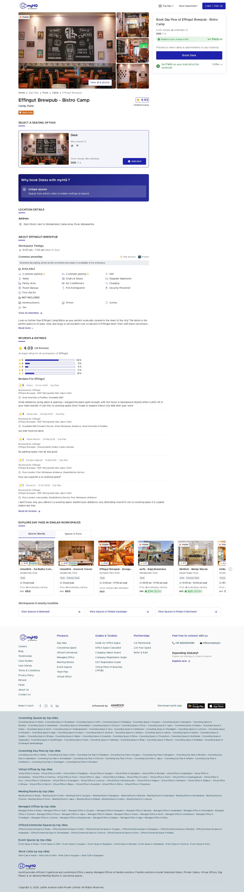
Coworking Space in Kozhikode (185, 736)
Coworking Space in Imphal (157, 733)
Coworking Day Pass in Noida (32, 755)
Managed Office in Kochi (151, 814)
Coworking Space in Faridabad (116, 722)
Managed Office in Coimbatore (179, 814)
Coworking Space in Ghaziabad (59, 722)
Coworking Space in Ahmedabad (75, 726)
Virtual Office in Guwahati (88, 784)
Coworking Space (67, 648)
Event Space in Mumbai (125, 844)
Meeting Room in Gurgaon (78, 796)
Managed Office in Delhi (55, 811)
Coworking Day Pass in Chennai (88, 759)
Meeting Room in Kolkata (88, 799)
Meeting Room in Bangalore (106, 796)
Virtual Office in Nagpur (148, 781)
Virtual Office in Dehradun (173, 781)
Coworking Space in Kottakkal (188, 740)
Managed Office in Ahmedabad (198, 811)
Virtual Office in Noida (28, 773)
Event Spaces (64, 667)
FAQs (21, 685)
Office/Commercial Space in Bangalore (140, 829)
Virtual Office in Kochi (160, 777)
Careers (22, 646)
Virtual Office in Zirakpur (199, 781)
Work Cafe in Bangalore (92, 856)
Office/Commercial (67, 653)
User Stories (25, 666)
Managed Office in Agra (131, 818)
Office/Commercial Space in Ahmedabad (50, 833)
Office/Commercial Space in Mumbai (177, 829)
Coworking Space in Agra (43, 733)
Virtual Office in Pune (67, 777)
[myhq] (28, 6)
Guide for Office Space (108, 643)
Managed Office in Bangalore (110, 811)
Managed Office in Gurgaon (81, 811)
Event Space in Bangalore (100, 844)
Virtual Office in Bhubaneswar (121, 781)
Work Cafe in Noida (27, 856)
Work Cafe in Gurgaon (68, 856)
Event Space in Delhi (50, 844)
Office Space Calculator (108, 648)
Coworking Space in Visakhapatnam (70, 729)
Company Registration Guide (111, 657)
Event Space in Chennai (177, 844)
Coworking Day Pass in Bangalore (158, 755)
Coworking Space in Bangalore (177, 722)
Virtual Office (64, 677)
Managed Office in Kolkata (100, 814)
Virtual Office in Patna (112, 784)
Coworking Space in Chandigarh (161, 729)
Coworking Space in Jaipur (160, 726)
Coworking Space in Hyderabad (42, 726)
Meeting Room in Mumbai (133, 796)
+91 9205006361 (185, 643)
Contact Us (24, 695)
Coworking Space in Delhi (88, 722)
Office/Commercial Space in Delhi (67, 829)
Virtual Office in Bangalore (127, 773)
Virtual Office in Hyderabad (179, 773)
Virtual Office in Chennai (43, 777)
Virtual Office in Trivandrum (137, 784)
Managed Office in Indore (126, 814)
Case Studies (25, 661)
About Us (23, 690)
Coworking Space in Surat (76, 740)
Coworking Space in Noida (30, 722)
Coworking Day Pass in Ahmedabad (54, 759)
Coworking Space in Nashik (185, 733)
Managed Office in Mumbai (138, 811)
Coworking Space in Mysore (160, 740)
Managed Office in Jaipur (73, 814)
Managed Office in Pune (48, 814)
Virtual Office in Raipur (63, 784)
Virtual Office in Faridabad (75, 773)
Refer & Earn (141, 653)
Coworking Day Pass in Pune (118, 759)
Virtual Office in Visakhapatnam (187, 777)
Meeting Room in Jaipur (63, 799)
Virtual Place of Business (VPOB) (108, 669)
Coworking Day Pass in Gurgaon (125, 755)
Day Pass (62, 643)
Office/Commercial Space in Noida (34, 829)
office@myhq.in (211, 643)
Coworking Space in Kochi (39, 729)
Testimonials (25, 656)
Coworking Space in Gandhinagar (46, 740)
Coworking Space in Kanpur (71, 733)
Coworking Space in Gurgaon (146, 722)
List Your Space (142, 648)
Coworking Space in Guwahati (96, 736)
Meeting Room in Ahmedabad (190, 796)
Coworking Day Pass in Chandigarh (48, 762)
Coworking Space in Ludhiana (129, 733)
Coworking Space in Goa (100, 729)
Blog (20, 651)
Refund (22, 680)
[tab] (36, 534)
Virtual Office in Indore (137, 777)
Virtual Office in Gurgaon (101, 773)
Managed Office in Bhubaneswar (75, 818)
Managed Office (65, 657)
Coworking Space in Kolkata (188, 726)
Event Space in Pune (200, 844)
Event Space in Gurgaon (74, 844)
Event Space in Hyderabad (151, 844)
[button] (83, 313)
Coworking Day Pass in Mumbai (190, 755)
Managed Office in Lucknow (44, 818)
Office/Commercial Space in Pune (122, 833)
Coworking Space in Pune (133, 726)
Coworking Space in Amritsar (99, 733)
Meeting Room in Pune (39, 799)
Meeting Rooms (65, 662)
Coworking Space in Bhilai (132, 740)
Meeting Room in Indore (113, 799)
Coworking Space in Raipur (67, 736)
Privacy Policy (26, 675)
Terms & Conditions (29, 670)
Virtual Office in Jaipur (90, 777)
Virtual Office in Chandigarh (65, 781)
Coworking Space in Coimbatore (129, 729)
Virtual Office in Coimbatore (37, 781)
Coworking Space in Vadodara (104, 740)
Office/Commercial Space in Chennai (88, 833)
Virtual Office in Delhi (51, 773)
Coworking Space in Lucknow (192, 729)
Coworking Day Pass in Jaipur (148, 759)
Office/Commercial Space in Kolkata (157, 833)
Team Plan (62, 672)
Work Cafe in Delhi (47, 856)
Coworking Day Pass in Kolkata (178, 759)
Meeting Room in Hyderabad (160, 796)
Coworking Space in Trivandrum (154, 736)
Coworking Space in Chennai (105, 726)
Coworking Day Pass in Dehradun (81, 762)
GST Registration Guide (108, 662)
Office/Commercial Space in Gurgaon (103, 829)
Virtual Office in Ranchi (39, 784)
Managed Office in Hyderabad (167, 811)
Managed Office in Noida (29, 811)
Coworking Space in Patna (125, 736)
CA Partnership (142, 643)
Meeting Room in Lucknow (139, 799)
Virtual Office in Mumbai (153, 773)
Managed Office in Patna (156, 818)
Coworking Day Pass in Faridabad (92, 755)
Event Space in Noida (28, 844)
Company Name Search (108, 653)
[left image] (25, 148)
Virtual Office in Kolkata (113, 777)
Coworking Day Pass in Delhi (61, 755)
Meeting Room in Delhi (53, 796)
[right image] (64, 148)
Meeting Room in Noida (29, 796)
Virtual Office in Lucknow (92, 781)
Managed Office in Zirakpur (105, 818)
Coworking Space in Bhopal (40, 736)
